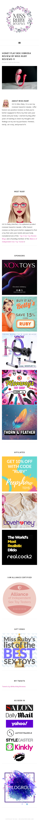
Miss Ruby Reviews (19, 19)
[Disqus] (19, 157)
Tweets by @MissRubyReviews (14, 686)
